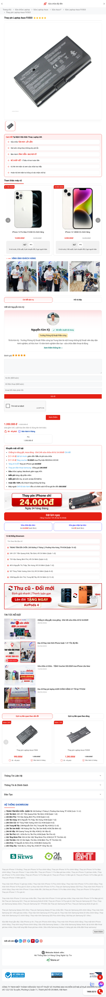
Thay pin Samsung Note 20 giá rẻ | (85, 904)
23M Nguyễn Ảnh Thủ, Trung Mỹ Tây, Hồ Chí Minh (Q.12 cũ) (32, 577)
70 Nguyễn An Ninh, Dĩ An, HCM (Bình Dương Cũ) (28, 843)
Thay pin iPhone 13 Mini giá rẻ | (14, 878)
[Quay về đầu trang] (100, 977)
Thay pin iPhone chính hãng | (46, 922)
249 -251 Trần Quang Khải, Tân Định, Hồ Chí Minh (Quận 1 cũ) (33, 553)
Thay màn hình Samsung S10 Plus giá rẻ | (44, 913)
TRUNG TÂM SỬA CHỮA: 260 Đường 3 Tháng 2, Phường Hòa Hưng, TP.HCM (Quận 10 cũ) (43, 547)
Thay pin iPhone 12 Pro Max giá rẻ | (39, 875)
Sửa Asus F (56, 10)
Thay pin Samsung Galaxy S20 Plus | (70, 887)
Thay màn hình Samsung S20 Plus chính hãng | (48, 916)
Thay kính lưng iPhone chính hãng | (25, 925)
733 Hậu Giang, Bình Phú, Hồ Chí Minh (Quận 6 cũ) (28, 559)
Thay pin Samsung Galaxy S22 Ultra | (16, 910)
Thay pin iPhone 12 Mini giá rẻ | (64, 875)
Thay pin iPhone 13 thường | (13, 870)
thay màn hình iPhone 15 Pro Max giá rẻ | (87, 898)
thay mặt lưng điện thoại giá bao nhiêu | (29, 927)
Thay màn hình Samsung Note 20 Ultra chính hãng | (80, 913)
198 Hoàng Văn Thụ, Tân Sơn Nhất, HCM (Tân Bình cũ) (33, 829)
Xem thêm (98, 932)
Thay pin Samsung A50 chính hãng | (78, 910)
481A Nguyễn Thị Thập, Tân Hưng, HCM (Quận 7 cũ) (31, 820)
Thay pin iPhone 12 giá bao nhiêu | (84, 872)
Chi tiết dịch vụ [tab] (28, 300)
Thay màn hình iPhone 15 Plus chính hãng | (49, 884)
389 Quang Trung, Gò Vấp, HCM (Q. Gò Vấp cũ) (28, 831)
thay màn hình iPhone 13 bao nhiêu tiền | (27, 889)
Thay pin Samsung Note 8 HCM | (36, 901)
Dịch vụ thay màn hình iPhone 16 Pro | (41, 887)
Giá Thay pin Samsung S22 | (13, 901)
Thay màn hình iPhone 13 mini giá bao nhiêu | (54, 898)
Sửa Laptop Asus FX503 (75, 10)
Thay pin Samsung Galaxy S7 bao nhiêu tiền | (47, 910)
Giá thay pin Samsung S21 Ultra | (78, 916)
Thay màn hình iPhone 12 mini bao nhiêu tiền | (19, 898)
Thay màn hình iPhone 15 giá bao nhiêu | (17, 884)
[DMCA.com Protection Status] (57, 975)
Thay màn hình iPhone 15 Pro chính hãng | (82, 884)
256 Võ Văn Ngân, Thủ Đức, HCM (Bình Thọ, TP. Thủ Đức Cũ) (33, 840)
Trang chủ (7, 10)
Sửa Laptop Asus (40, 10)
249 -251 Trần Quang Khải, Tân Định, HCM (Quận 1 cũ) (31, 814)
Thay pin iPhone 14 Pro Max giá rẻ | (89, 875)
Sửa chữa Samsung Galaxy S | (55, 927)
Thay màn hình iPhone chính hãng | (70, 922)
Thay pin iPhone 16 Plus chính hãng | (38, 870)
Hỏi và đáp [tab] (78, 300)
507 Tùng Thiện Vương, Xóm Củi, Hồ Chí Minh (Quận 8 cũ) (31, 571)
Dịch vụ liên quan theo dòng (78, 716)
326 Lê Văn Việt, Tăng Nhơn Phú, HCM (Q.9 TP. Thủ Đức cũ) (36, 837)
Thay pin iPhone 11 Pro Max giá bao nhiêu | (55, 872)
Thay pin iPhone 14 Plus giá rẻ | (60, 901)
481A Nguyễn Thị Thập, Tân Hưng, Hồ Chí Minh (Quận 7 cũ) (32, 565)
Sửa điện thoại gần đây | (11, 922)
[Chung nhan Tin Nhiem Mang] (95, 975)
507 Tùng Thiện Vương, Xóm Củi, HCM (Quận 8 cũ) (30, 823)
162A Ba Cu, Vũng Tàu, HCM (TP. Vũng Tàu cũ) (29, 846)
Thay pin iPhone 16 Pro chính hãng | (66, 870)
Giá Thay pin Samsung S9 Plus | (60, 904)
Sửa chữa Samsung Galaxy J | (50, 925)
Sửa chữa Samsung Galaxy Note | (74, 925)
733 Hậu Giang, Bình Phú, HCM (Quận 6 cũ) (27, 817)
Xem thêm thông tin (52, 348)
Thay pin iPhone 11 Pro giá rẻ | (13, 892)
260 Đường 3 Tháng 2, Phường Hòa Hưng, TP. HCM (38, 811)
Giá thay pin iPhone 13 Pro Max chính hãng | (60, 889)
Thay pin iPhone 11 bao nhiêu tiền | (25, 872)
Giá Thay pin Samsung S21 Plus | (85, 901)
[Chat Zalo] (92, 984)
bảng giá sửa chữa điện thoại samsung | (82, 927)
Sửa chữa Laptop (22, 10)
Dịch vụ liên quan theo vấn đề (27, 716)
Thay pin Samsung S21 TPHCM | (35, 904)
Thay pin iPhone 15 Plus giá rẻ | (88, 889)
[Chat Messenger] (100, 984)
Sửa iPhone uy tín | (28, 922)
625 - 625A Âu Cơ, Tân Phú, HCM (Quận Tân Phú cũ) (30, 834)
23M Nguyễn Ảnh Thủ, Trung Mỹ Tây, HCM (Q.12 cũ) (32, 826)
